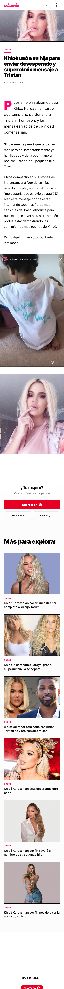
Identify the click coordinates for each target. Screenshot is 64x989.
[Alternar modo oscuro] (56, 4)
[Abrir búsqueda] (47, 4)
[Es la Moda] (12, 5)
